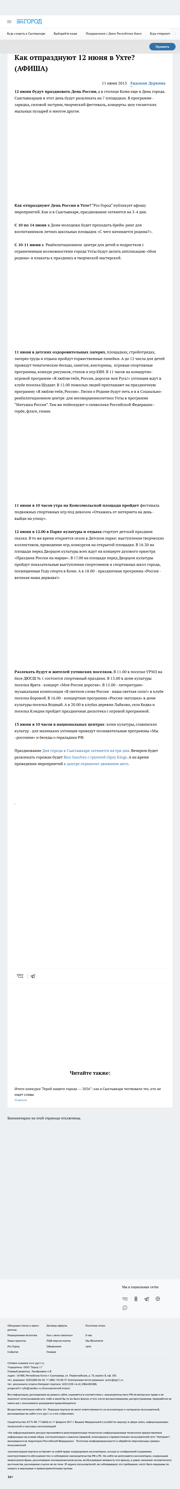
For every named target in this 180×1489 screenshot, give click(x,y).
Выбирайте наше (65, 33)
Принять (162, 47)
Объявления (54, 1346)
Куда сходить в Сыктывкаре (26, 33)
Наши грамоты (16, 1340)
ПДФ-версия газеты (59, 1340)
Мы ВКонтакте (94, 1340)
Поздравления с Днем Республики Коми (114, 33)
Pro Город (13, 1346)
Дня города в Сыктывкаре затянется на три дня (85, 750)
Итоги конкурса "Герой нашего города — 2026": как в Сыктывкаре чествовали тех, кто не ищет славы (87, 1094)
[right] (175, 34)
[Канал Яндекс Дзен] (157, 1299)
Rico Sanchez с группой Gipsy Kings (95, 757)
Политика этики (95, 1325)
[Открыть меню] (9, 21)
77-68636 (43, 1422)
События (12, 1351)
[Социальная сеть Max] (124, 1307)
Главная (51, 1351)
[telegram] (34, 976)
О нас (88, 1335)
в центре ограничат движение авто (96, 763)
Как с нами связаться (59, 1335)
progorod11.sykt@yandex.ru (24, 1388)
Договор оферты (57, 1325)
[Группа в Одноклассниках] (135, 1299)
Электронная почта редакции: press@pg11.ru (95, 1379)
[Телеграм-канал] (146, 1299)
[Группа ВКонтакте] (124, 1299)
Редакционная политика (22, 1335)
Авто (88, 1346)
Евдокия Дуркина (148, 83)
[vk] (20, 976)
